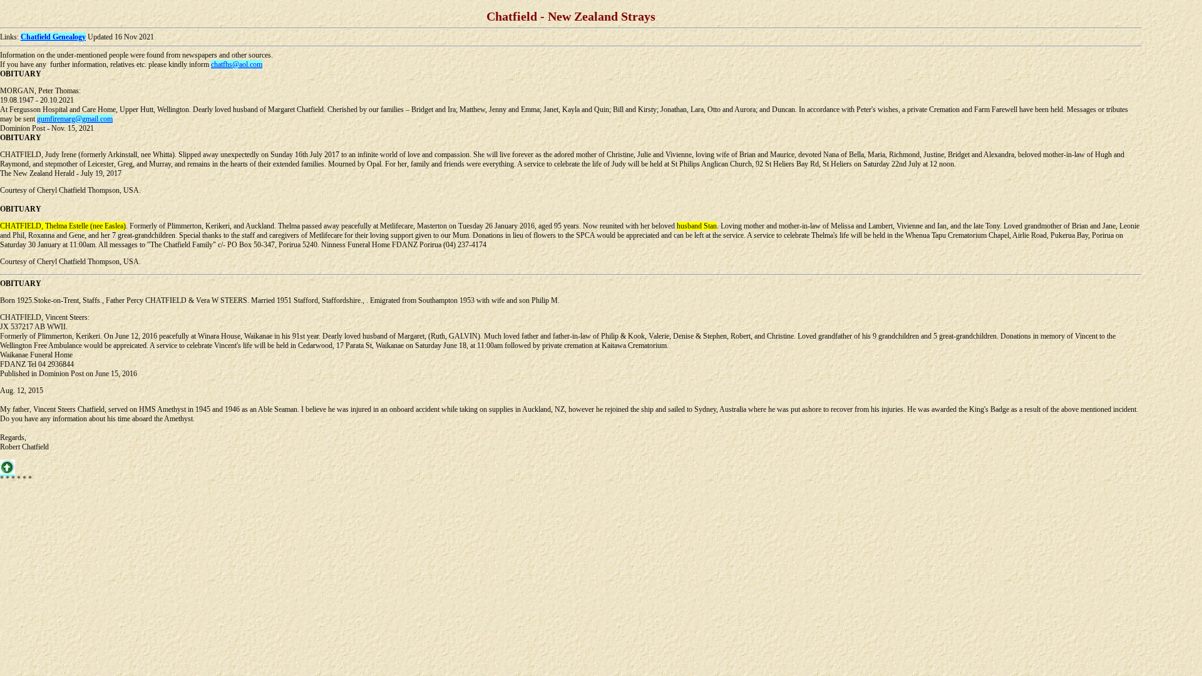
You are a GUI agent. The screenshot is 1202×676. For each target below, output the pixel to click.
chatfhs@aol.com (236, 64)
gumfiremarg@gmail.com (75, 119)
